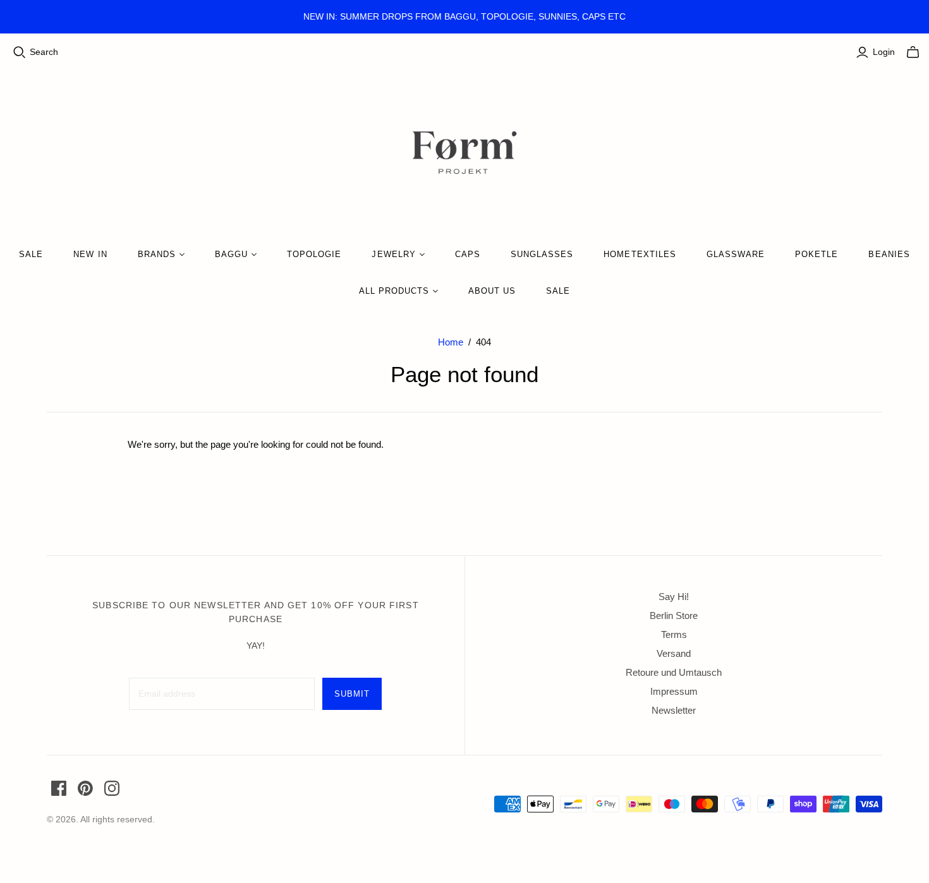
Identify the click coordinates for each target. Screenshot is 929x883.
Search (44, 52)
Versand (674, 653)
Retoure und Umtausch (674, 672)
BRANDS (157, 254)
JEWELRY (393, 254)
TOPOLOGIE (314, 254)
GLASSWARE (736, 254)
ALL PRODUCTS (394, 291)
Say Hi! (674, 596)
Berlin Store (674, 615)
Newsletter (674, 710)
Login (884, 52)
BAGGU (231, 254)
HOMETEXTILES (640, 254)
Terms (674, 634)
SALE (31, 254)
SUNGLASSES (542, 254)
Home (450, 342)
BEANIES (888, 254)
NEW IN (90, 254)
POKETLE (816, 254)
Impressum (674, 691)
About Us (492, 291)
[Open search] (19, 52)
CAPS (467, 254)
